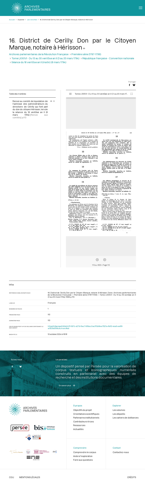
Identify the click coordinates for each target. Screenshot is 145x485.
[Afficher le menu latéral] (70, 94)
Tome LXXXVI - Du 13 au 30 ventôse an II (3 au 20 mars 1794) (45, 58)
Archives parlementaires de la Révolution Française (38, 54)
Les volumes (32, 20)
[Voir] (84, 47)
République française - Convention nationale (108, 58)
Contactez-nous (121, 452)
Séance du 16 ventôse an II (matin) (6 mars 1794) (38, 62)
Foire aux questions (83, 460)
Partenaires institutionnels (86, 417)
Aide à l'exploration (82, 456)
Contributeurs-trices (83, 421)
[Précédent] (97, 259)
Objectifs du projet (82, 410)
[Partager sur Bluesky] (134, 85)
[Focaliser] (54, 101)
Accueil (12, 20)
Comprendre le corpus (84, 452)
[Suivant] (104, 259)
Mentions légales (29, 477)
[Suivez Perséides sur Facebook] (12, 366)
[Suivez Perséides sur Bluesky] (21, 366)
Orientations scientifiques (86, 414)
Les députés (119, 414)
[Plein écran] (131, 94)
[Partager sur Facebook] (129, 85)
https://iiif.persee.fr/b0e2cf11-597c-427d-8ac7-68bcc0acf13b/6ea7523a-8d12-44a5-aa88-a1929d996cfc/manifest (85, 327)
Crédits (131, 477)
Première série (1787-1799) (86, 54)
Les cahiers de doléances (125, 417)
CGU (11, 477)
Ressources (79, 425)
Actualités (78, 429)
